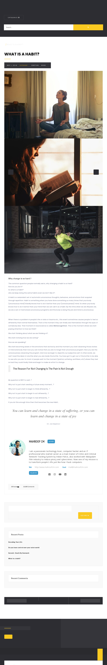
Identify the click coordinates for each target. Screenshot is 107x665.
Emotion (35, 65)
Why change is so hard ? (19, 278)
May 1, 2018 (12, 65)
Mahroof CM (36, 441)
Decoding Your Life (15, 542)
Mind (43, 65)
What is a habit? (14, 558)
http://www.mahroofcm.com (47, 467)
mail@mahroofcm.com (78, 467)
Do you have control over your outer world (23, 547)
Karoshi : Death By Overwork (18, 553)
